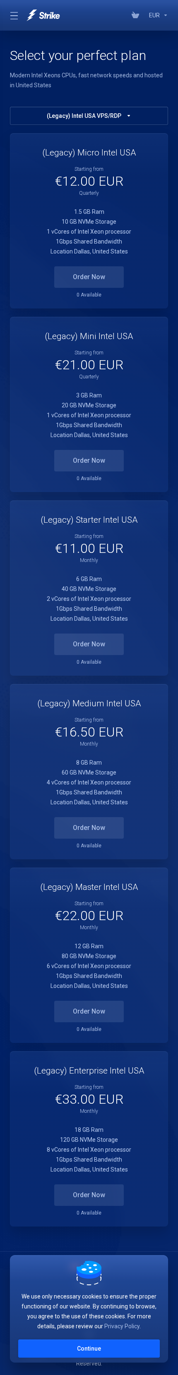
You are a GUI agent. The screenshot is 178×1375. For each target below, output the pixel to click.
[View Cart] (137, 15)
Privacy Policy (122, 1326)
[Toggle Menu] (13, 15)
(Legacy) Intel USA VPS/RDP (84, 115)
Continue (89, 1348)
